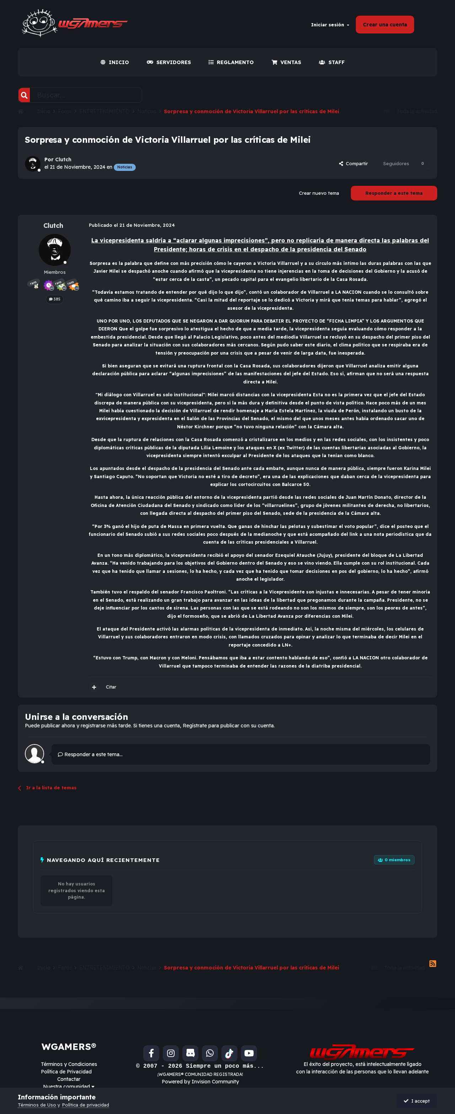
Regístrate (195, 725)
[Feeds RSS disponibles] (432, 964)
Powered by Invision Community (200, 1081)
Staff (336, 62)
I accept (419, 1101)
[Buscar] (24, 95)
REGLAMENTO (235, 62)
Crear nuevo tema (319, 193)
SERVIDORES (173, 62)
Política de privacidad (85, 1105)
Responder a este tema (394, 193)
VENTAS (290, 62)
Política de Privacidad (66, 1071)
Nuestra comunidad (67, 1086)
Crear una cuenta (385, 24)
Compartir (355, 163)
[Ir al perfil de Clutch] (33, 164)
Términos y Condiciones (69, 1064)
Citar (111, 687)
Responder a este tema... (93, 754)
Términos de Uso (37, 1105)
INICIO (119, 62)
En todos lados (116, 95)
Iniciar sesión (329, 24)
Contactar (68, 1079)
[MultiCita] (94, 687)
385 (56, 299)
